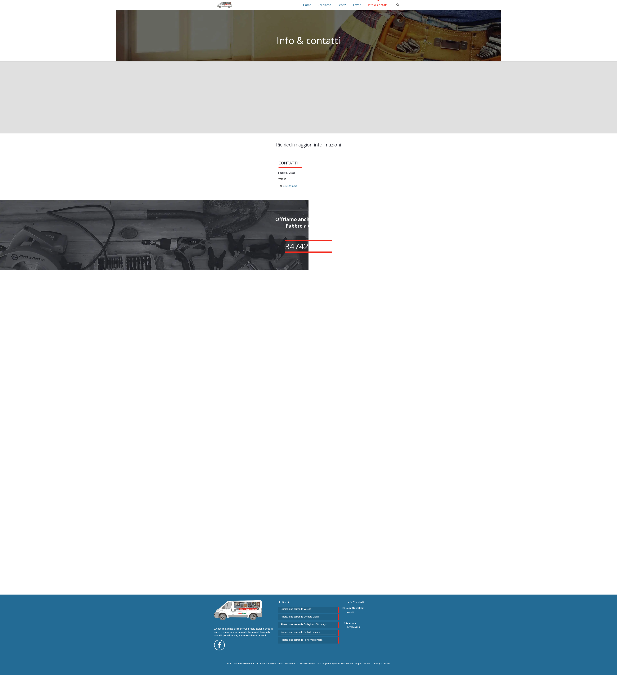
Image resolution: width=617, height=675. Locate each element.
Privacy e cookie (381, 663)
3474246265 (290, 185)
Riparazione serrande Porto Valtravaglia (301, 639)
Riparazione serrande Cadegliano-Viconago (303, 624)
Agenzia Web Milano (342, 663)
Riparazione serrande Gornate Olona (300, 616)
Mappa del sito (363, 663)
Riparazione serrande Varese (296, 609)
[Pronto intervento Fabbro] (224, 5)
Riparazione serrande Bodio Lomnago (301, 632)
